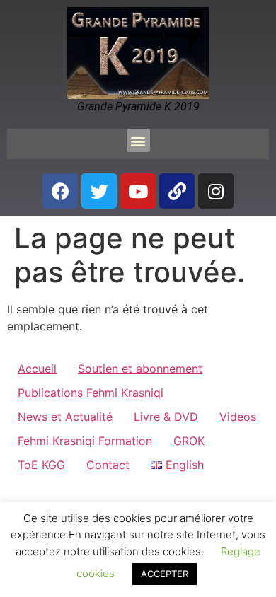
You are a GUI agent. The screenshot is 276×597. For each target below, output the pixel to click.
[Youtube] (138, 191)
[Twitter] (99, 191)
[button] (138, 140)
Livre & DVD (166, 417)
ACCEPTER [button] (164, 573)
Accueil (37, 368)
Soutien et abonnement (140, 368)
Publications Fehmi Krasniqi (90, 393)
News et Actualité (65, 417)
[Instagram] (216, 191)
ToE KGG (41, 465)
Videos (237, 417)
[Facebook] (60, 191)
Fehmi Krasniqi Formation (85, 441)
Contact (108, 465)
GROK (189, 441)
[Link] (177, 191)
